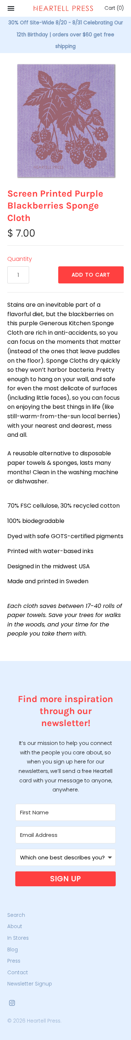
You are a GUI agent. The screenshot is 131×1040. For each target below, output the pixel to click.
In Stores (18, 938)
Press (13, 961)
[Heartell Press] (63, 8)
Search (16, 915)
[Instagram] (12, 1004)
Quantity (19, 259)
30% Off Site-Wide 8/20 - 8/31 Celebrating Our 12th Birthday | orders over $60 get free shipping (65, 34)
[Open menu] (11, 8)
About (14, 926)
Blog (12, 949)
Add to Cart (91, 274)
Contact (17, 972)
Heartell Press (43, 1020)
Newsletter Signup (29, 983)
